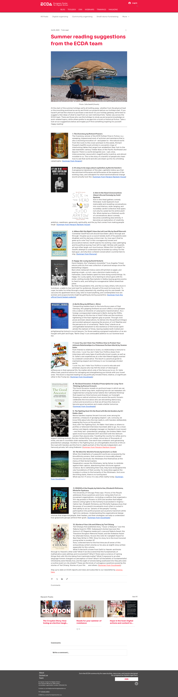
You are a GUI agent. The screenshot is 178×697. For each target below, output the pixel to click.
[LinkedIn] (136, 683)
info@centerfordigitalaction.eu (56, 688)
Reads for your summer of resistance (89, 622)
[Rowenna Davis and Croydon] (56, 608)
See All (134, 597)
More (124, 17)
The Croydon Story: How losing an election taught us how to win (55, 622)
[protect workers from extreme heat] (122, 608)
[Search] (137, 6)
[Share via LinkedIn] (62, 579)
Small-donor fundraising (107, 17)
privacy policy (45, 691)
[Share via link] (67, 579)
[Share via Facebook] (52, 579)
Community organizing (82, 17)
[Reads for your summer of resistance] (89, 608)
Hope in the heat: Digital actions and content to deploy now (121, 622)
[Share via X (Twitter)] (57, 579)
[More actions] (126, 30)
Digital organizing (60, 17)
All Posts (44, 17)
